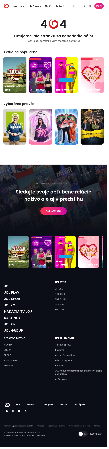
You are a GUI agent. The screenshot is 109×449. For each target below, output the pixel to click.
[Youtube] (19, 411)
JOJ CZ (10, 324)
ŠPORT (7, 355)
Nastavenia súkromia (56, 426)
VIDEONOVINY (11, 360)
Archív (23, 6)
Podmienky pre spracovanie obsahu (18, 426)
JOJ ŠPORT (13, 298)
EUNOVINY (9, 365)
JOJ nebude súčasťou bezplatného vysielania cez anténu (78, 372)
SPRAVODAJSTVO (14, 338)
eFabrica (41, 435)
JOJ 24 (48, 6)
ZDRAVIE (59, 304)
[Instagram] (13, 411)
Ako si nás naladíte (65, 355)
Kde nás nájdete (63, 360)
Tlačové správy (63, 344)
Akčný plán (61, 379)
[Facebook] (7, 411)
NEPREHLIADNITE (65, 338)
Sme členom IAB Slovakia (79, 426)
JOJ (7, 286)
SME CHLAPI (61, 299)
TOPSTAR (60, 294)
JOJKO (9, 305)
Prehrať (50, 211)
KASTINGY (12, 318)
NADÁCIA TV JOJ (18, 311)
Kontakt (97, 426)
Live (15, 6)
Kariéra (59, 365)
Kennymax (20, 435)
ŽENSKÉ (59, 288)
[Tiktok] (25, 411)
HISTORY (59, 309)
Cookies (40, 426)
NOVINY (8, 344)
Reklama (59, 350)
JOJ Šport (59, 6)
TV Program (35, 6)
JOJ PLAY (11, 292)
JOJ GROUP (13, 330)
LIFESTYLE (60, 282)
